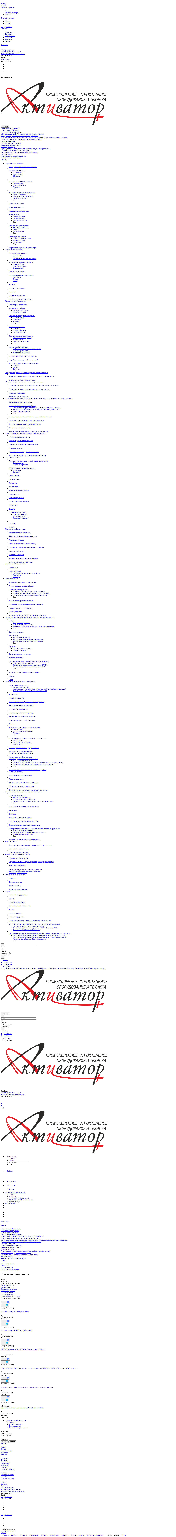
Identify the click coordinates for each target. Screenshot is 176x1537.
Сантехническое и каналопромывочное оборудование (19, 1255)
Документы (9, 38)
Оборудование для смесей (10, 1232)
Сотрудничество (6, 1451)
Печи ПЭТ (4, 1266)
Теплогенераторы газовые (10, 1269)
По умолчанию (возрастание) (11, 1296)
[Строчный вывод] (2, 1300)
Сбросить (12, 1441)
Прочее (3, 1260)
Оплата (7, 21)
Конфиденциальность (8, 1531)
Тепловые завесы (7, 1267)
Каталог (3, 1443)
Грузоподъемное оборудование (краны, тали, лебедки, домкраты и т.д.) (25, 1251)
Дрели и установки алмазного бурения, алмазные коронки (21, 1242)
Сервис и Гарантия (7, 1469)
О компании (9, 32)
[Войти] (2, 1101)
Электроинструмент (8, 1243)
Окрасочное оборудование (10, 1231)
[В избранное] (5, 1302)
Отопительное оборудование (16, 1420)
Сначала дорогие (7, 1294)
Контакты (4, 1453)
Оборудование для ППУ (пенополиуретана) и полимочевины (22, 1236)
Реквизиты (8, 39)
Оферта (3, 1533)
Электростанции (6, 1256)
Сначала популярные (8, 1291)
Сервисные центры (11, 13)
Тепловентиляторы (15, 1424)
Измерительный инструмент (11, 1247)
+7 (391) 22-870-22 (7, 50)
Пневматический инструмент (11, 1245)
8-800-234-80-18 (13, 54)
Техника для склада (7, 1249)
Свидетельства (10, 36)
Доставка (8, 23)
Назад (12, 1158)
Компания (4, 1454)
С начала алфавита (7, 1285)
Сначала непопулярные (9, 1289)
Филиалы (8, 34)
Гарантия (8, 14)
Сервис (7, 11)
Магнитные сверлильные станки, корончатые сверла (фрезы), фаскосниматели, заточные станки (34, 1240)
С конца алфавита (7, 1287)
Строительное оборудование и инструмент (16, 1253)
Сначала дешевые (7, 1293)
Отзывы (7, 41)
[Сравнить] (5, 1305)
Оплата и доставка (7, 1478)
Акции (3, 1447)
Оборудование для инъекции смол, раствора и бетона (19, 1238)
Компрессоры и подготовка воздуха (13, 1258)
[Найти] (2, 957)
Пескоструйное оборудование (11, 1234)
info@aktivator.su (6, 59)
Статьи (3, 1449)
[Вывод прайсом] (4, 1300)
